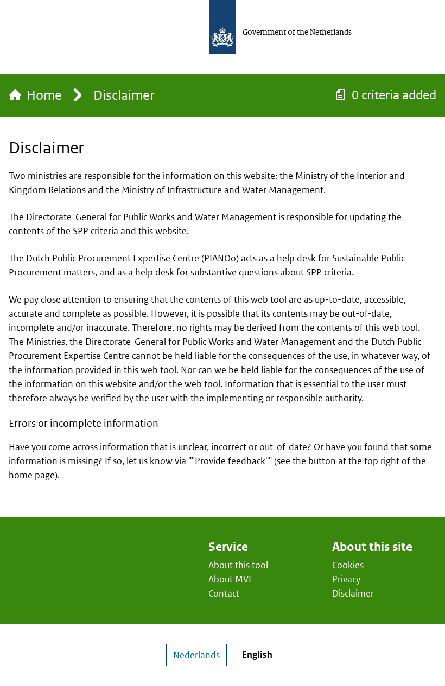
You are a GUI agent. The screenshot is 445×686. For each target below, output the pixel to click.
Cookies (348, 565)
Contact (223, 593)
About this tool (238, 565)
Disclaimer (353, 593)
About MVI (229, 579)
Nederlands (196, 655)
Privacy (346, 579)
